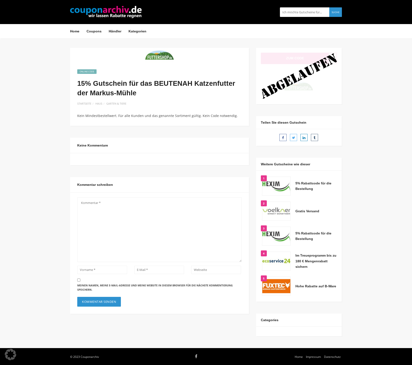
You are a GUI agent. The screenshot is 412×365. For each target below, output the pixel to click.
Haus (98, 103)
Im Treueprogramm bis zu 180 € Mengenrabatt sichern (315, 261)
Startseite (84, 103)
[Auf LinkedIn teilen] (304, 137)
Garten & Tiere (116, 103)
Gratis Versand (307, 211)
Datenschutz (332, 357)
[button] (10, 354)
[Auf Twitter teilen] (293, 137)
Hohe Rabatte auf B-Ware (315, 286)
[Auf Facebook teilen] (283, 137)
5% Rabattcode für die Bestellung (313, 186)
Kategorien (137, 31)
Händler (115, 31)
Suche (336, 12)
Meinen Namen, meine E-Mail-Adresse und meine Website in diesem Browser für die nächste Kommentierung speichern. (155, 288)
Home (74, 31)
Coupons (94, 31)
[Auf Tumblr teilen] (314, 137)
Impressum (313, 357)
